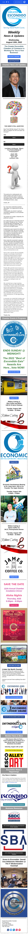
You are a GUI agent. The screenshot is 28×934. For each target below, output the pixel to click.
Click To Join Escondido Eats (14, 732)
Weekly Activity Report (14, 785)
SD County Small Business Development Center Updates (14, 826)
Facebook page (13, 782)
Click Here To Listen (14, 665)
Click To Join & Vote (14, 371)
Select (14, 137)
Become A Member (14, 56)
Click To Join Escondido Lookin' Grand (14, 716)
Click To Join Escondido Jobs (14, 697)
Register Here (14, 398)
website (6, 782)
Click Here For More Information (14, 750)
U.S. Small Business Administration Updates (14, 853)
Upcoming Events (14, 61)
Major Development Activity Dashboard (14, 804)
